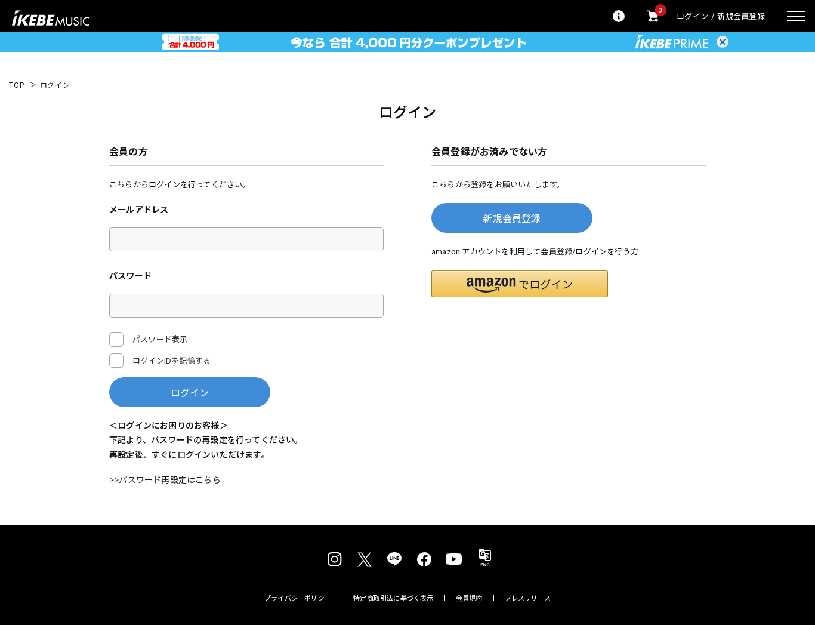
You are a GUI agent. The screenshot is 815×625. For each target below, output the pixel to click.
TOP (17, 85)
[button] (519, 283)
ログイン (692, 16)
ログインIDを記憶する (171, 360)
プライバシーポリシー (297, 598)
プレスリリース (528, 598)
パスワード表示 (159, 338)
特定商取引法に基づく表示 (393, 598)
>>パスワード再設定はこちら (165, 479)
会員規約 (469, 598)
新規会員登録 (741, 16)
